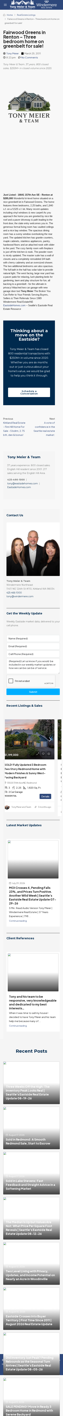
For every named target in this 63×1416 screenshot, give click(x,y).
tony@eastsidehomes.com (22, 483)
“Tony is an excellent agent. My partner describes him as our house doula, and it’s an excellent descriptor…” (31, 1018)
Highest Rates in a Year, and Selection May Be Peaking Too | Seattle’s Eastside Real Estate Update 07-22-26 (31, 893)
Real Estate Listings (26, 15)
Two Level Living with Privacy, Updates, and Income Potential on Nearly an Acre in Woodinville (30, 1291)
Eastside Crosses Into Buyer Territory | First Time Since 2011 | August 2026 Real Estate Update (29, 1336)
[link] (33, 739)
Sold (53, 724)
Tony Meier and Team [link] (27, 811)
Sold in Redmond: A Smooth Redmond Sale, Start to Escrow (28, 1158)
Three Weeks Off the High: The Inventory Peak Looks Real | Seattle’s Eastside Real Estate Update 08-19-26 (28, 1108)
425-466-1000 (14, 592)
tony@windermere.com (19, 596)
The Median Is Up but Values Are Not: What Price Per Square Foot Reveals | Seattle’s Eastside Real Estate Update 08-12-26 (29, 1244)
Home (10, 15)
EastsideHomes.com (14, 305)
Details (51, 800)
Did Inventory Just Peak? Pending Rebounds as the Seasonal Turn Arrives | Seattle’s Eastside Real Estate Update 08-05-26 (29, 1379)
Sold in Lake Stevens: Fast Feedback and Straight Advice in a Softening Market (30, 1201)
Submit (33, 691)
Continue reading (18, 937)
